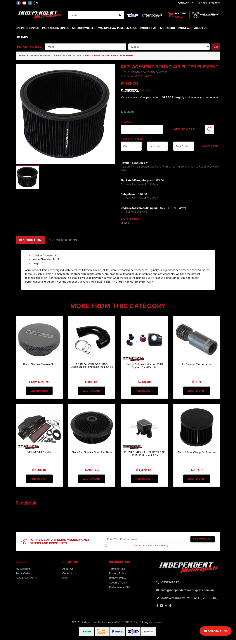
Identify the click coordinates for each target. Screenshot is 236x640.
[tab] (30, 240)
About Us (200, 27)
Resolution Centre (26, 577)
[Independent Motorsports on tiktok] (36, 3)
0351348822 (170, 582)
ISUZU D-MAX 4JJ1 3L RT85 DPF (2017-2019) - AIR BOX (144, 454)
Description (30, 240)
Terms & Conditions (142, 545)
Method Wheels (83, 27)
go (216, 46)
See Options (39, 390)
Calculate (210, 146)
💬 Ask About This (216, 630)
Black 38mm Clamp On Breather (196, 452)
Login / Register (209, 3)
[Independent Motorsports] (39, 14)
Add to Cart (184, 129)
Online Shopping (27, 27)
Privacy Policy (161, 545)
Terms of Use (117, 568)
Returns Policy (117, 577)
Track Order (23, 573)
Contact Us (69, 573)
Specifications (63, 240)
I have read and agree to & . (138, 545)
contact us (185, 3)
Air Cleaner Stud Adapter (197, 364)
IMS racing (167, 27)
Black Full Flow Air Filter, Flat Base (92, 452)
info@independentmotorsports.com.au (187, 590)
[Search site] (120, 15)
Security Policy (118, 582)
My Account (23, 568)
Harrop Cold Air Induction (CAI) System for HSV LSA (144, 366)
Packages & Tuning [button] (55, 27)
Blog (65, 577)
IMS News (184, 27)
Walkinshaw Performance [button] (117, 27)
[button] (209, 129)
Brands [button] (22, 37)
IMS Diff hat (148, 27)
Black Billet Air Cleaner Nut (39, 364)
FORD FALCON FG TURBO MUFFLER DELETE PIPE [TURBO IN (92, 366)
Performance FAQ (119, 587)
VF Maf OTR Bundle (39, 452)
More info (145, 90)
